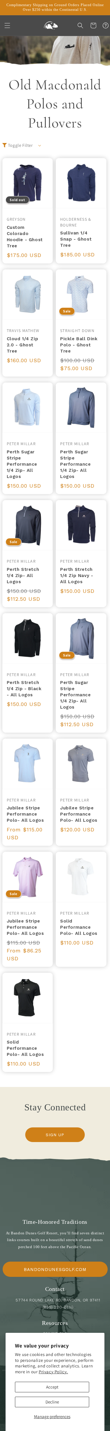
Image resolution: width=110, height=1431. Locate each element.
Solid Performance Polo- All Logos (78, 927)
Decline (52, 1402)
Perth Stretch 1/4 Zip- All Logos (23, 575)
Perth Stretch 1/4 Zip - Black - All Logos (24, 688)
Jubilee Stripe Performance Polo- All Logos (25, 814)
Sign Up (55, 1134)
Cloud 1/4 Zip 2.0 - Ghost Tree (22, 345)
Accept (52, 1387)
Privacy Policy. (53, 1371)
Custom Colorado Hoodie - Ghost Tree (25, 237)
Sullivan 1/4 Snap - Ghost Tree (76, 239)
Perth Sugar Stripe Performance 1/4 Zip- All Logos (22, 464)
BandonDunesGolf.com (55, 1269)
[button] (7, 25)
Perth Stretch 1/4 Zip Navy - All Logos (76, 575)
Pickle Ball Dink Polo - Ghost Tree (79, 345)
